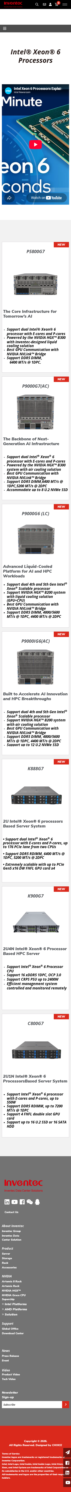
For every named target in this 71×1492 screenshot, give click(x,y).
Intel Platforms (15, 1304)
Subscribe (9, 1404)
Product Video (11, 1374)
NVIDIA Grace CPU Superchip (14, 1297)
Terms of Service (11, 1453)
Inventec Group (11, 1231)
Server (6, 1254)
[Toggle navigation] (5, 28)
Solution (10, 1314)
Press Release (10, 1356)
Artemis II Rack (12, 1281)
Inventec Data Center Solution (11, 1238)
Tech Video (9, 1379)
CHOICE (57, 1445)
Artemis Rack (10, 1286)
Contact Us (11, 1212)
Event (5, 1360)
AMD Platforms (15, 1309)
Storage (7, 1258)
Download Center (13, 1333)
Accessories (9, 1267)
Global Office (10, 1329)
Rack (5, 1263)
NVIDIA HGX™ (11, 1291)
